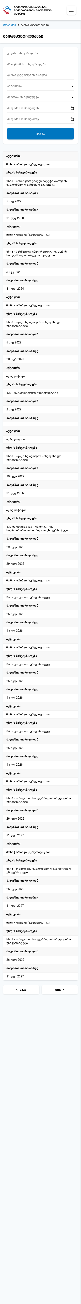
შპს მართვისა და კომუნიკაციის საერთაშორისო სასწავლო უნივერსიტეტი (37, 528)
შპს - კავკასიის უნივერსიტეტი (29, 597)
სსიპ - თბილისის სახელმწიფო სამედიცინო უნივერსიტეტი (38, 800)
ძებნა (40, 133)
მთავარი (9, 24)
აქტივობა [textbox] (14, 85)
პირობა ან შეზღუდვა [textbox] (23, 96)
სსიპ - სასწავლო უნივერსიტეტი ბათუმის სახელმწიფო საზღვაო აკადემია (36, 182)
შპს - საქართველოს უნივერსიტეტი (32, 392)
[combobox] (40, 87)
